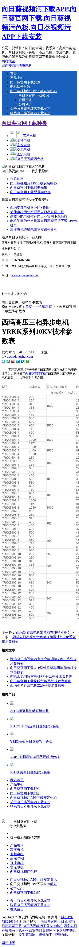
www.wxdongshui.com (25, 275)
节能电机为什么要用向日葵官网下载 (37, 212)
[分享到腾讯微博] (18, 361)
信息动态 (45, 306)
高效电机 (23, 145)
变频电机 (23, 140)
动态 (53, 884)
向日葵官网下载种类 (24, 123)
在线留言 (17, 909)
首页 (13, 73)
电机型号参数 (20, 86)
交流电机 (23, 149)
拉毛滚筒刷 (27, 935)
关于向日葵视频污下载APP (30, 108)
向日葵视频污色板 (30, 159)
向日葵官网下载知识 (34, 95)
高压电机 (29, 136)
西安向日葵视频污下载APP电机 (52, 930)
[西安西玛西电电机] (17, 65)
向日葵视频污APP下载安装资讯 (33, 879)
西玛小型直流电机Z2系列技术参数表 (37, 685)
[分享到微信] (27, 361)
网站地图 (8, 61)
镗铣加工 (45, 935)
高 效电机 (17, 858)
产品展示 (17, 845)
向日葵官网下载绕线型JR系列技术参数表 (40, 681)
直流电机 (23, 154)
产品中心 (17, 78)
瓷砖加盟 (61, 935)
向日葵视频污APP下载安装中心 (33, 91)
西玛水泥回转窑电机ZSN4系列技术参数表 (41, 676)
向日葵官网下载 (35, 373)
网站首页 (17, 780)
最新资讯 (25, 100)
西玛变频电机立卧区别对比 (30, 207)
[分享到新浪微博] (13, 361)
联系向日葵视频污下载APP (30, 113)
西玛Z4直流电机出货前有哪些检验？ (42, 632)
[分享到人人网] (23, 361)
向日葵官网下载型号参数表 (30, 192)
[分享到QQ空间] (8, 361)
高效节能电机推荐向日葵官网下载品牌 (38, 216)
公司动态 (25, 104)
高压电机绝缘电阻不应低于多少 (33, 229)
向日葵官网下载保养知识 (28, 187)
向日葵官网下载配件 (25, 82)
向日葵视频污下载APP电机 (43, 926)
